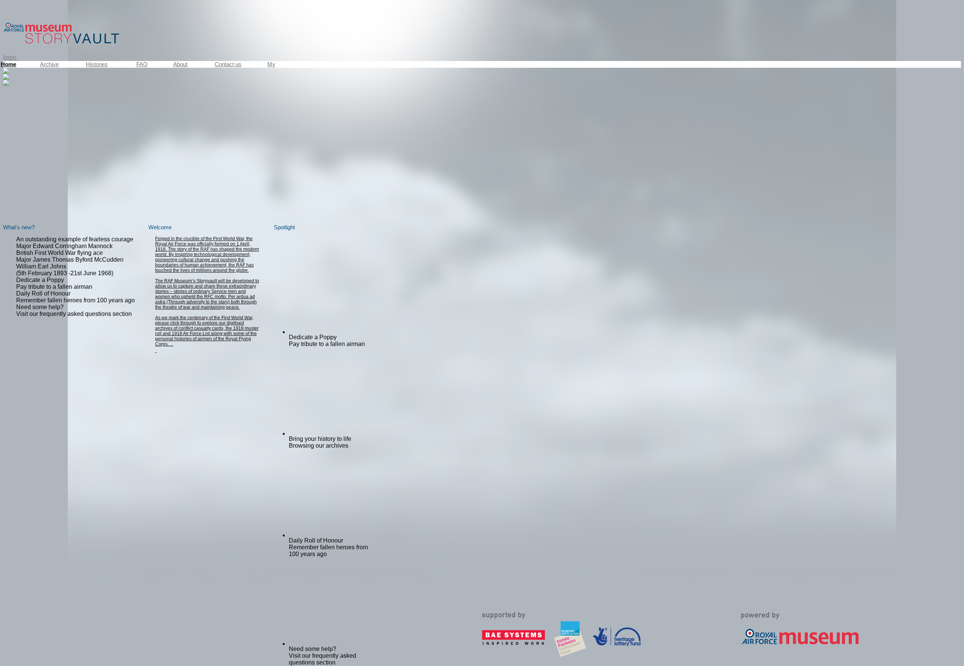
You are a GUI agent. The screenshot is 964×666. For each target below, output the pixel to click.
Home (8, 64)
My (271, 64)
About (180, 64)
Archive (49, 64)
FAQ (142, 64)
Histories (97, 64)
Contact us (228, 64)
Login (10, 57)
